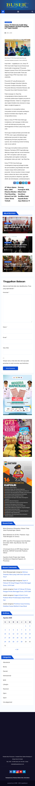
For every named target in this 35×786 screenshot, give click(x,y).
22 (26, 637)
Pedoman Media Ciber (18, 777)
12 (13, 634)
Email (5, 337)
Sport (4, 697)
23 (30, 637)
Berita (5, 667)
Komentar (6, 292)
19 (13, 637)
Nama (5, 327)
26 (13, 641)
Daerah (5, 671)
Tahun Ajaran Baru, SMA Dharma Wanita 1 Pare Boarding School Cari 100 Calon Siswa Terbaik (11, 194)
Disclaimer (27, 777)
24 (5, 641)
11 (9, 634)
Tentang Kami (9, 777)
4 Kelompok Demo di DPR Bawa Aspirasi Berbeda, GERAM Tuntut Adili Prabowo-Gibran (16, 550)
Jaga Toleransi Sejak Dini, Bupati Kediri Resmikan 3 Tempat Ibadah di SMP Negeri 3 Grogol (17, 266)
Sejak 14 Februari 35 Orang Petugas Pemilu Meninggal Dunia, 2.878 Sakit (17, 583)
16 (30, 634)
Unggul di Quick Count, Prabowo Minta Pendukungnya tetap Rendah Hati (16, 598)
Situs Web (6, 348)
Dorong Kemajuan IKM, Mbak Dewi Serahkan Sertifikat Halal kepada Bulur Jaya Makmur (23, 194)
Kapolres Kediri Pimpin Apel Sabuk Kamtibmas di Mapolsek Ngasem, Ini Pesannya (14, 559)
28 (21, 641)
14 (21, 634)
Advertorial (8, 22)
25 (9, 641)
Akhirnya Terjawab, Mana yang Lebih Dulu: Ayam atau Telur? (16, 574)
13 (17, 634)
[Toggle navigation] (18, 11)
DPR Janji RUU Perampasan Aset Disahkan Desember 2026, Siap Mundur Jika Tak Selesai (16, 542)
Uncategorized (7, 702)
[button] (32, 11)
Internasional (7, 675)
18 (9, 637)
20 (17, 637)
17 (5, 637)
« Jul (16, 649)
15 (26, 634)
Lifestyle (5, 684)
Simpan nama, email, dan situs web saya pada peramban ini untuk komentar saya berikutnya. (16, 362)
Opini (4, 693)
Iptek (4, 680)
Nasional (6, 689)
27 (17, 641)
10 (5, 634)
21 (21, 637)
